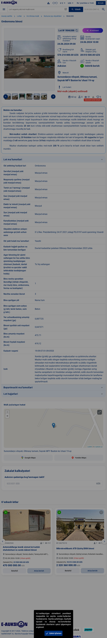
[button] (53, 633)
